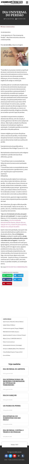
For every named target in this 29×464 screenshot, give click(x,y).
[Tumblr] (23, 456)
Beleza (21, 321)
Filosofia (12, 321)
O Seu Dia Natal (6, 352)
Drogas (16, 328)
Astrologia (18, 345)
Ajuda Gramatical (7, 335)
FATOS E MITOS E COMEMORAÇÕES (16, 267)
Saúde (4, 325)
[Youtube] (14, 456)
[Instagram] (18, 456)
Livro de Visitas (6, 355)
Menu (27, 3)
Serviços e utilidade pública (9, 348)
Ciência (17, 321)
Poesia (23, 335)
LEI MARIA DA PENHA (12, 406)
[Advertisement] (14, 301)
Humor (17, 331)
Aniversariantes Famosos (9, 345)
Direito (8, 325)
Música (4, 338)
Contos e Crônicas (16, 335)
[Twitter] (10, 456)
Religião (21, 328)
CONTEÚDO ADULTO (16, 338)
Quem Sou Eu (6, 321)
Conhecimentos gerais (8, 328)
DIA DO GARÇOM (10, 395)
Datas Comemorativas (8, 26)
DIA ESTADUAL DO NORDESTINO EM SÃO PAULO (12, 418)
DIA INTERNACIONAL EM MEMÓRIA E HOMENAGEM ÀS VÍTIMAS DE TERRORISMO (14, 382)
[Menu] (27, 2)
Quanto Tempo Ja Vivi (16, 352)
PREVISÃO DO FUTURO (8, 331)
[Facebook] (6, 456)
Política (12, 325)
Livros (8, 338)
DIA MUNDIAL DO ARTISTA (14, 369)
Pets (18, 348)
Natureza (22, 348)
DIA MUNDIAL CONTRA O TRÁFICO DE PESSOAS (13, 431)
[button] (7, 275)
